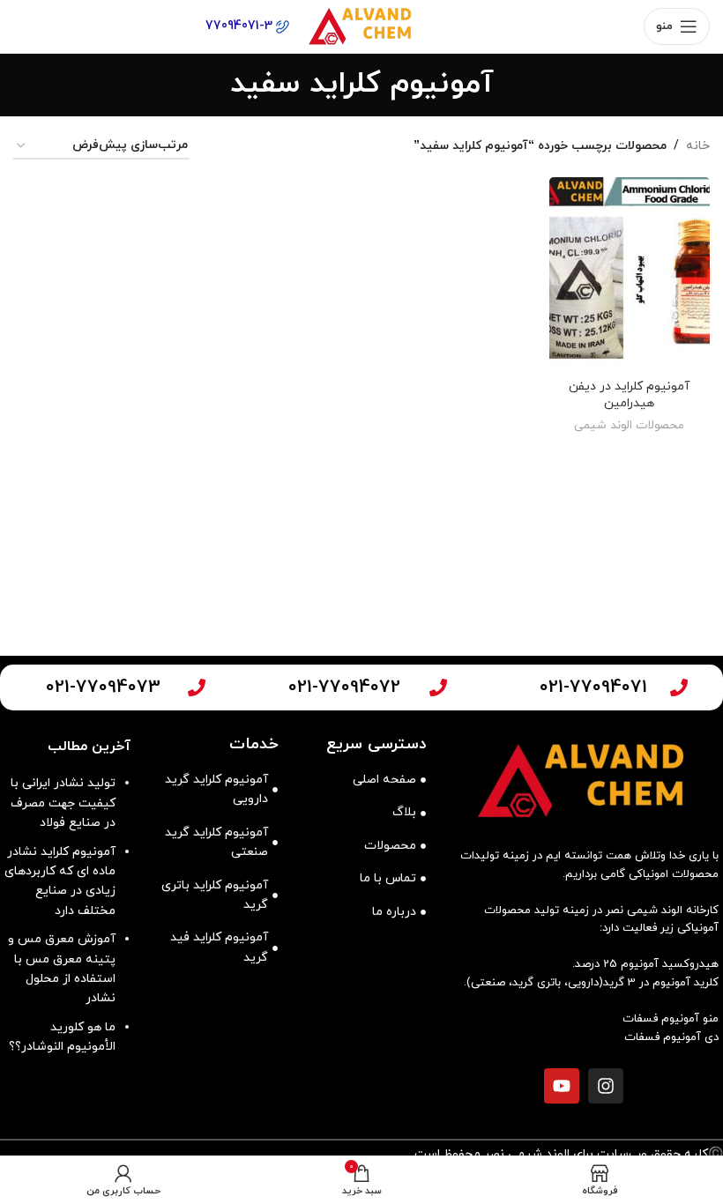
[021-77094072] (438, 687)
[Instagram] (605, 1086)
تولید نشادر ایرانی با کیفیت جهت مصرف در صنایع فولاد (63, 803)
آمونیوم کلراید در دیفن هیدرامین (629, 395)
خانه (698, 145)
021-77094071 (593, 687)
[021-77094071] (679, 687)
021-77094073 (103, 687)
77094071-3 (240, 26)
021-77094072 (344, 687)
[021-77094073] (196, 687)
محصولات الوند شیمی (629, 426)
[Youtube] (561, 1086)
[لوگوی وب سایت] (361, 25)
